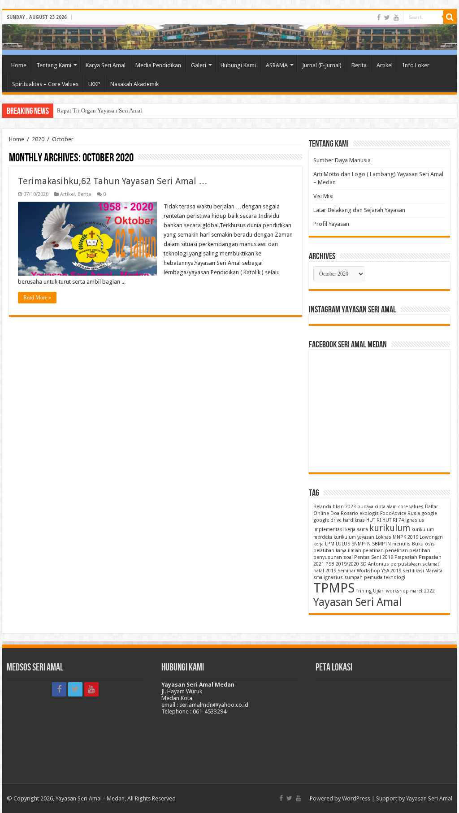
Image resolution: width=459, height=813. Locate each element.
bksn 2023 (344, 507)
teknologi (394, 577)
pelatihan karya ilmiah (337, 551)
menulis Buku (408, 544)
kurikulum (389, 528)
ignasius (414, 520)
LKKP (94, 84)
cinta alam (386, 507)
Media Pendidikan (158, 65)
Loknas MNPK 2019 (397, 537)
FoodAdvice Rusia (400, 513)
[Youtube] (396, 17)
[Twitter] (387, 17)
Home (18, 65)
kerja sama (356, 529)
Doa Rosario (344, 513)
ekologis (369, 513)
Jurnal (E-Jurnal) (322, 65)
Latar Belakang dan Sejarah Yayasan (359, 210)
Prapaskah (405, 557)
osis (430, 544)
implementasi (328, 529)
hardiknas (354, 520)
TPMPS (334, 588)
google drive (327, 520)
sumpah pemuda (363, 577)
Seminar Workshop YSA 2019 (369, 571)
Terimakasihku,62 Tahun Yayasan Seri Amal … (113, 181)
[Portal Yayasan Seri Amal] (229, 37)
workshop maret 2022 (410, 591)
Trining (364, 591)
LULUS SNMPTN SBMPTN (363, 544)
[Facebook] (378, 17)
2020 (38, 139)
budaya (365, 507)
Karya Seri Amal (106, 65)
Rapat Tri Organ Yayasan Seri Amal (99, 110)
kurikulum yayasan (353, 537)
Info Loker (416, 65)
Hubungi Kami (238, 65)
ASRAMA (277, 65)
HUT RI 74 (393, 520)
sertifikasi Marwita (422, 571)
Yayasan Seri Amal (357, 602)
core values (411, 507)
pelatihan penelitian (385, 551)
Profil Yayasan (331, 224)
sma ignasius (328, 577)
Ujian (379, 591)
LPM (329, 544)
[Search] (450, 17)
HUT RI (373, 520)
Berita (359, 65)
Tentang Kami (53, 65)
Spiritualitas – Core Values (45, 84)
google (429, 513)
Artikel (385, 65)
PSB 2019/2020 (342, 564)
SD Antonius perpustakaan (390, 564)
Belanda (322, 507)
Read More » (37, 297)
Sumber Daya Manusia (342, 160)
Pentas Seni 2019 (373, 557)
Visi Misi (323, 196)
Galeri (198, 65)
